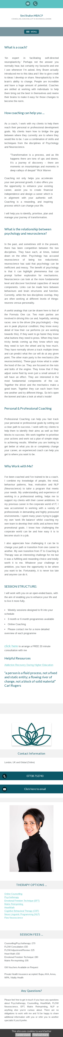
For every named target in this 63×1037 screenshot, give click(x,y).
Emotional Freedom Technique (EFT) (22, 900)
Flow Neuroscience (13, 917)
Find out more (40, 1034)
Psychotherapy (11, 897)
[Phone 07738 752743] (35, 3)
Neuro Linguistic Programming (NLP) (22, 914)
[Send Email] (27, 3)
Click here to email (35, 789)
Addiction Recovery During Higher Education (28, 665)
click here (11, 646)
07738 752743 (35, 775)
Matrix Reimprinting (14, 904)
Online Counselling (13, 894)
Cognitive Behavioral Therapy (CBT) (21, 911)
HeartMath (9, 907)
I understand (23, 1034)
